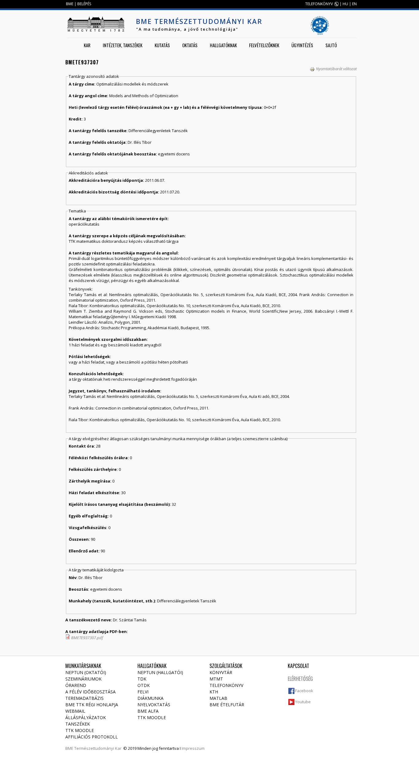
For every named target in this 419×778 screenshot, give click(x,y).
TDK (141, 679)
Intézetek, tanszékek (122, 45)
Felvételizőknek (264, 45)
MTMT (216, 679)
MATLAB (218, 698)
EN (354, 3)
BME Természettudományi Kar (199, 21)
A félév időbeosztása (90, 692)
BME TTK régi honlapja (91, 704)
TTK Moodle (79, 730)
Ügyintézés (302, 45)
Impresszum (193, 748)
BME (69, 3)
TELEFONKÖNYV (319, 3)
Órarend (75, 685)
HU (345, 3)
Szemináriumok (83, 679)
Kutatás (162, 45)
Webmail (75, 711)
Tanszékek (77, 724)
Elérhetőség (300, 678)
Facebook (304, 690)
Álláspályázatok (85, 717)
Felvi (142, 692)
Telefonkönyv (226, 685)
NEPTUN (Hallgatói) (160, 672)
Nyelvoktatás (153, 704)
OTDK (143, 685)
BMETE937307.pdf (87, 637)
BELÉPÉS (84, 3)
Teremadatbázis (84, 698)
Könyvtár (221, 672)
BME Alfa (148, 711)
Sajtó (331, 45)
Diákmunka (150, 698)
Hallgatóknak (223, 45)
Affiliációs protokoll (91, 737)
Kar (87, 45)
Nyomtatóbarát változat (336, 68)
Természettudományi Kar (97, 748)
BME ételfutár (227, 704)
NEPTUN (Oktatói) (85, 672)
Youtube (303, 701)
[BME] (95, 24)
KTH (214, 692)
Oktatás (190, 45)
